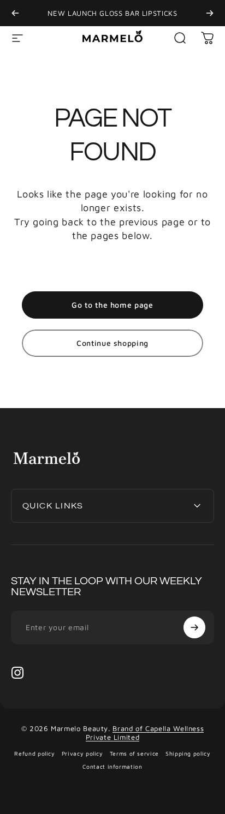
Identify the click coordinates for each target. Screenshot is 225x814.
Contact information (112, 766)
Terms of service (134, 753)
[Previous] (15, 13)
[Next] (210, 13)
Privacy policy (82, 753)
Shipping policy (188, 753)
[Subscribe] (194, 627)
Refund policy (34, 753)
